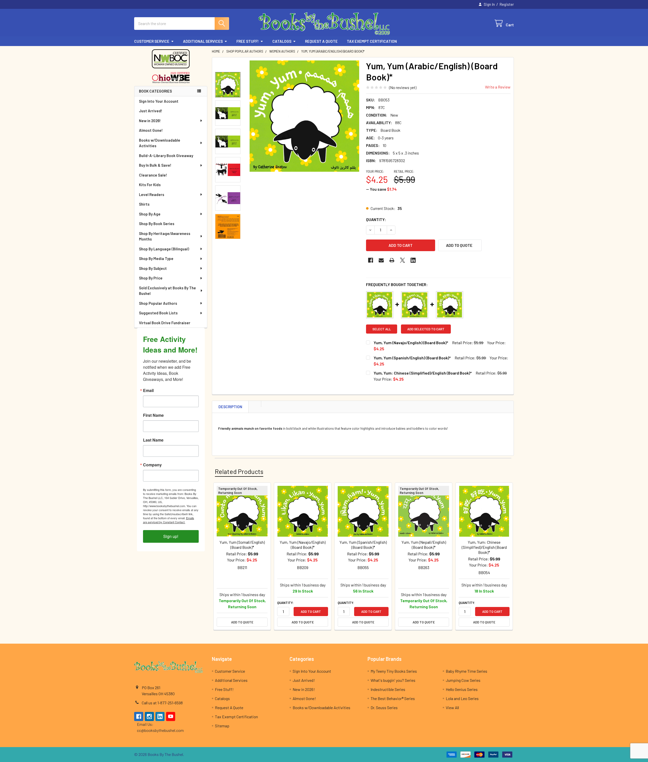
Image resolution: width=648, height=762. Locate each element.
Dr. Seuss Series (384, 707)
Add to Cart (311, 611)
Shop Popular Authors (158, 303)
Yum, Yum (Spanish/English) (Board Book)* (412, 357)
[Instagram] (149, 716)
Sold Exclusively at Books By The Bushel (167, 291)
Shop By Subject (153, 268)
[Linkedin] (413, 260)
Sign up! (170, 536)
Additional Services (203, 41)
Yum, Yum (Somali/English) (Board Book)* (242, 545)
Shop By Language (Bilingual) (164, 249)
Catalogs (281, 41)
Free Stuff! (247, 41)
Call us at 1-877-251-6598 (162, 702)
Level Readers (151, 194)
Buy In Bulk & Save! (155, 165)
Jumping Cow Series (463, 680)
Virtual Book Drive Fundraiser (164, 322)
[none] (304, 116)
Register (506, 4)
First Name (153, 415)
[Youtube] (170, 716)
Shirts (144, 204)
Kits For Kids (150, 184)
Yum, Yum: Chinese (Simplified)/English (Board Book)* (423, 373)
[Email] (381, 260)
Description (230, 406)
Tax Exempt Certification (372, 41)
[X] (402, 260)
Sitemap (222, 725)
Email (148, 390)
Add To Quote (459, 245)
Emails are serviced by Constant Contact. (168, 520)
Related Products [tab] (239, 471)
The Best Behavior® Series (393, 698)
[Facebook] (370, 260)
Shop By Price (151, 278)
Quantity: (376, 219)
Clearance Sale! (153, 175)
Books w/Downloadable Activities (159, 143)
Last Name (153, 440)
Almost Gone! (151, 130)
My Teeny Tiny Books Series (394, 671)
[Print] (391, 260)
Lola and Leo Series (462, 698)
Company (152, 465)
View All (452, 707)
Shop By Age (149, 214)
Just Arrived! (150, 110)
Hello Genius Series (462, 689)
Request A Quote (321, 41)
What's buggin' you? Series (393, 680)
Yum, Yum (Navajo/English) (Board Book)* (411, 342)
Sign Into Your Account (158, 101)
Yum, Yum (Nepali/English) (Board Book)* (423, 545)
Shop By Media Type (156, 258)
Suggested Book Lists (158, 313)
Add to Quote (242, 622)
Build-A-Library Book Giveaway (166, 155)
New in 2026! (150, 120)
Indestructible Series (388, 689)
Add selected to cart (425, 329)
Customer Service (151, 41)
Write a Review (498, 86)
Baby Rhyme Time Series (466, 671)
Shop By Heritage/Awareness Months (164, 236)
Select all (381, 329)
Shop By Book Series (156, 223)
